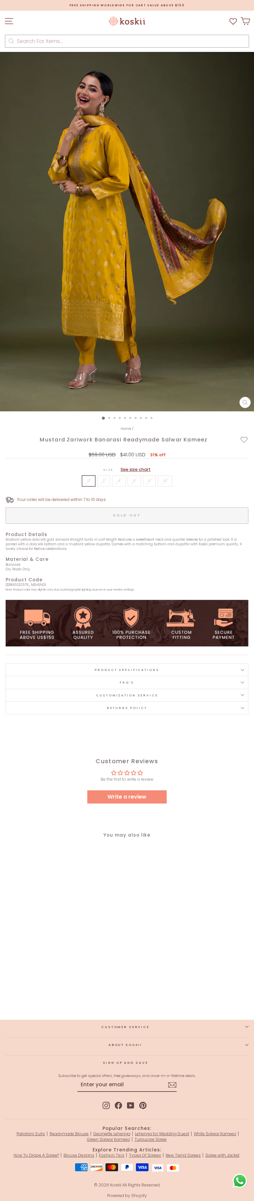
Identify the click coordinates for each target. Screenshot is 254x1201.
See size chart (135, 469)
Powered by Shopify (127, 1195)
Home (126, 428)
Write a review (127, 797)
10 (165, 480)
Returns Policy (127, 708)
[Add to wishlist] (244, 439)
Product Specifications (127, 670)
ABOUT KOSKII (125, 1045)
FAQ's (127, 682)
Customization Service (127, 695)
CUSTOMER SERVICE (125, 1027)
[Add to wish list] (233, 21)
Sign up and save (125, 1062)
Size (127, 470)
